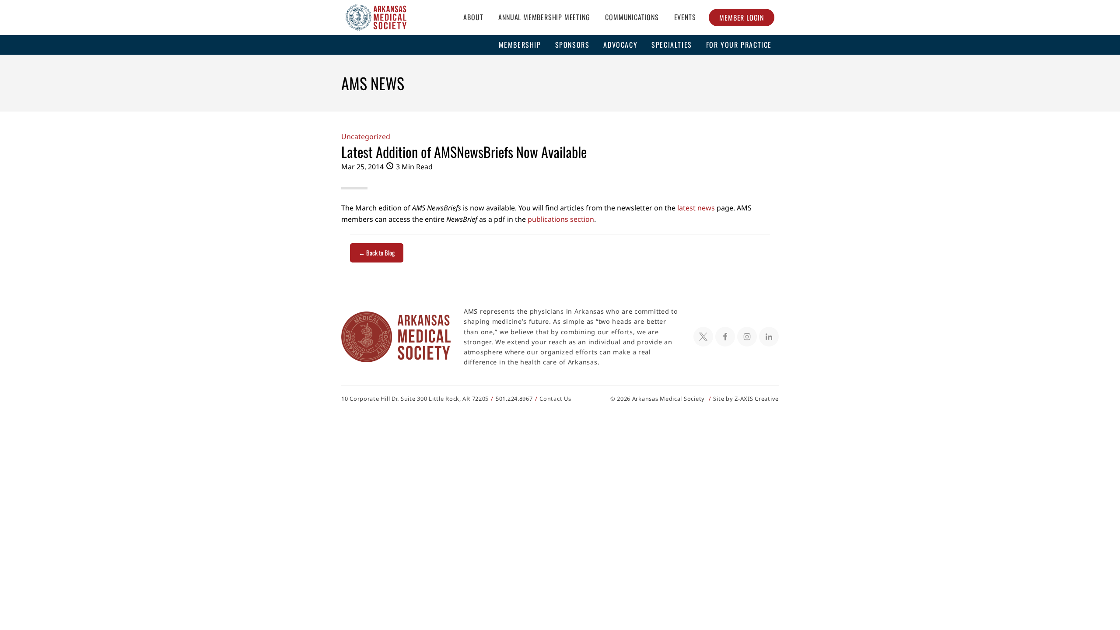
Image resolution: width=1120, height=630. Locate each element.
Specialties (671, 44)
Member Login (741, 17)
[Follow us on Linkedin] (769, 336)
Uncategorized (365, 136)
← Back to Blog (377, 252)
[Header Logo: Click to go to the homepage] (376, 17)
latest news (696, 208)
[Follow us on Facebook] (725, 336)
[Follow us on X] (703, 336)
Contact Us (555, 398)
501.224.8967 (514, 398)
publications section (561, 219)
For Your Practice (739, 44)
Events (685, 17)
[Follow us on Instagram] (747, 336)
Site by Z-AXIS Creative (746, 398)
